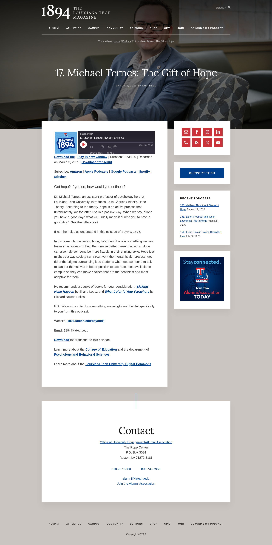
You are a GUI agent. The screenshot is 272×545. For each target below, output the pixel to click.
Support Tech (202, 173)
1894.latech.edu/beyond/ (85, 321)
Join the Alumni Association (136, 483)
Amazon (76, 171)
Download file (64, 157)
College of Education (101, 349)
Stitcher (60, 176)
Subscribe (96, 153)
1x (109, 147)
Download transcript (97, 162)
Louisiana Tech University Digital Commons (118, 364)
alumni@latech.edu (136, 478)
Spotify (144, 171)
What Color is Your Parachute (127, 291)
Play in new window (92, 157)
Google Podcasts (123, 171)
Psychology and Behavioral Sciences (82, 354)
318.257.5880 (121, 469)
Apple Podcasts (96, 171)
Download (62, 340)
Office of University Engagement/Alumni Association (136, 442)
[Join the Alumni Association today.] (202, 300)
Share (110, 153)
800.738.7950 (150, 469)
